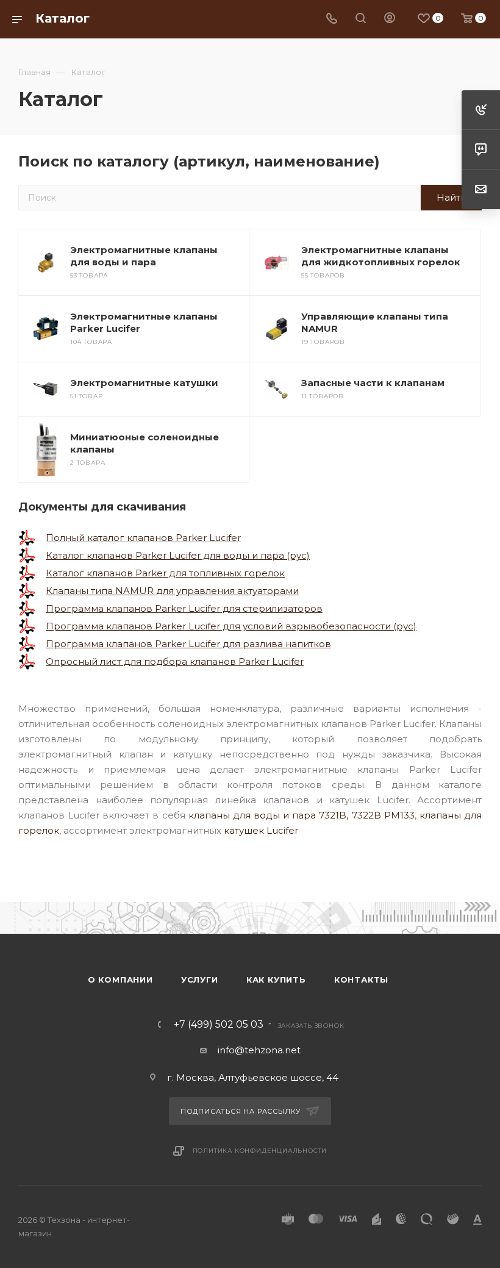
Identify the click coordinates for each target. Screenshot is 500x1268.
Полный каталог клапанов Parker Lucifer (143, 537)
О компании (120, 979)
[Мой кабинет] (389, 19)
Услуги (199, 979)
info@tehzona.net (259, 1050)
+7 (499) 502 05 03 (218, 1025)
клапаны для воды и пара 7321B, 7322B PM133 (301, 815)
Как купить (276, 979)
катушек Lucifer (261, 830)
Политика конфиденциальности (260, 1151)
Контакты (361, 979)
